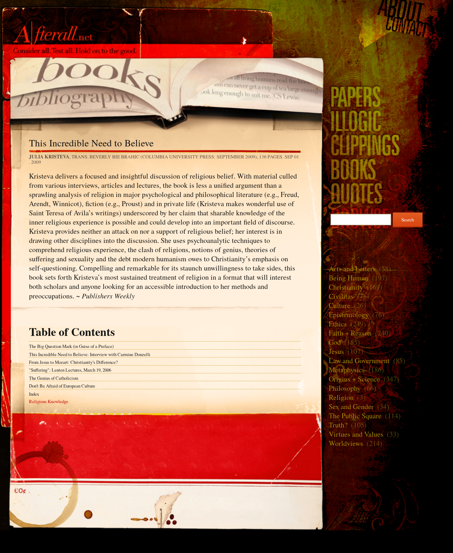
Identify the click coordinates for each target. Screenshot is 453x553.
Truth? (338, 425)
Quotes (388, 193)
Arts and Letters (352, 268)
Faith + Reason (350, 333)
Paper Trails (388, 96)
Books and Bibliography (161, 88)
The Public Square (355, 415)
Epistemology (349, 314)
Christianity (346, 287)
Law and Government (359, 360)
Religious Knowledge (48, 401)
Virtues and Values (356, 434)
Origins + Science (354, 379)
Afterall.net (161, 17)
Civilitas (341, 296)
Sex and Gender (351, 406)
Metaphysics (347, 369)
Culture (339, 305)
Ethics (338, 323)
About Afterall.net (388, 9)
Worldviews (346, 443)
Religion (341, 397)
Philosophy (345, 388)
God (335, 342)
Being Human (348, 278)
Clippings (388, 145)
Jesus (336, 351)
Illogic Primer (388, 120)
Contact (388, 27)
